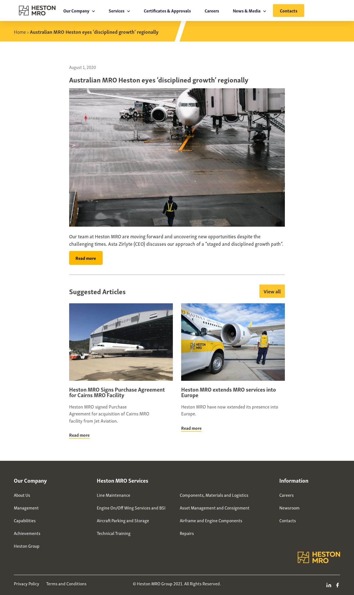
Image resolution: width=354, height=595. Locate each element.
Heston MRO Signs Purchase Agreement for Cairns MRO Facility (117, 392)
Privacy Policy (26, 583)
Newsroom (289, 507)
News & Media (247, 10)
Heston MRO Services (122, 480)
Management (26, 507)
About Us (22, 494)
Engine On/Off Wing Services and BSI (131, 507)
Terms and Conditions (66, 583)
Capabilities (25, 520)
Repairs (187, 533)
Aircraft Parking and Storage (123, 520)
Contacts (288, 10)
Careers (212, 10)
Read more (79, 434)
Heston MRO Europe (204, 480)
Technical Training (114, 533)
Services (116, 10)
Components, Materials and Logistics (214, 494)
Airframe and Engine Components (211, 520)
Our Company (76, 10)
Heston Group (27, 545)
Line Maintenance (113, 494)
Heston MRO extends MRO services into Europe (228, 392)
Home (20, 31)
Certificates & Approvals (167, 10)
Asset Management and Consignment (214, 507)
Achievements (27, 533)
